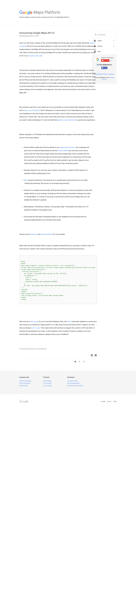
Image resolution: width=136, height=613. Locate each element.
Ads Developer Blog (73, 383)
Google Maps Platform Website (104, 74)
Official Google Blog (25, 381)
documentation (46, 234)
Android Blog (47, 381)
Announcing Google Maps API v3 (36, 33)
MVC (26, 180)
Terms (115, 401)
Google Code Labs (35, 56)
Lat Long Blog (47, 385)
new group (34, 321)
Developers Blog (72, 381)
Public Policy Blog (24, 383)
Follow (105, 68)
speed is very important (66, 120)
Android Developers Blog (75, 385)
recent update (63, 151)
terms (69, 321)
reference (33, 234)
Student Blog (23, 385)
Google (103, 401)
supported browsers (67, 147)
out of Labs (35, 328)
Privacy (109, 401)
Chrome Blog (47, 383)
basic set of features (32, 110)
